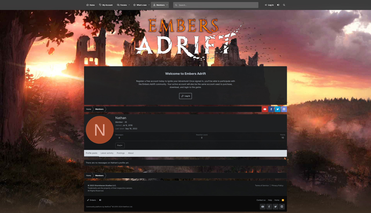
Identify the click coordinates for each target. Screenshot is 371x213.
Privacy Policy (277, 185)
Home (92, 5)
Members (161, 5)
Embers (92, 200)
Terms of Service (262, 185)
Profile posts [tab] (91, 153)
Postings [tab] (121, 153)
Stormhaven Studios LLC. (105, 185)
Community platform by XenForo (109, 207)
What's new (142, 5)
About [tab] (131, 153)
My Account (107, 5)
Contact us (261, 200)
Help (270, 200)
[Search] (284, 5)
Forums (123, 5)
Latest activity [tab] (107, 153)
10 (283, 137)
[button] (129, 5)
